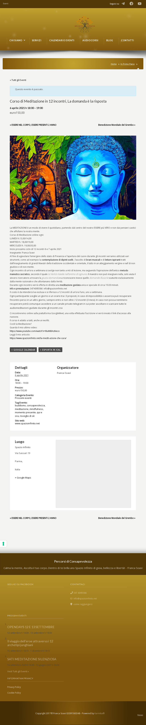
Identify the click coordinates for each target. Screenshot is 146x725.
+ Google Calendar (23, 349)
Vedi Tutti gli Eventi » (18, 671)
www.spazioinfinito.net (27, 423)
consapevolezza (36, 405)
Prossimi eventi (23, 398)
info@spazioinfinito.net (85, 598)
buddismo (20, 405)
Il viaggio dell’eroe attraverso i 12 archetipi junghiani (30, 643)
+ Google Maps (23, 477)
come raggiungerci (83, 604)
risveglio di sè (27, 416)
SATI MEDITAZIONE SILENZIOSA (31, 659)
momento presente (25, 412)
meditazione (21, 409)
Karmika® (100, 713)
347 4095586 (80, 592)
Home (114, 64)
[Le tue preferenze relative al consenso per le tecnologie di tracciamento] (3, 543)
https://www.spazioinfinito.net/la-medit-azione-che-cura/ (38, 338)
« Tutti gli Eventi (18, 80)
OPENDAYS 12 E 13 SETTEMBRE (30, 627)
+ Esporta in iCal (50, 349)
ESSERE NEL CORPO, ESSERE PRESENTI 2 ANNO (33, 124)
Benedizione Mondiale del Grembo (116, 124)
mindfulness (36, 409)
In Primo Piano (128, 64)
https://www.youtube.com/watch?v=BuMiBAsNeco (35, 331)
